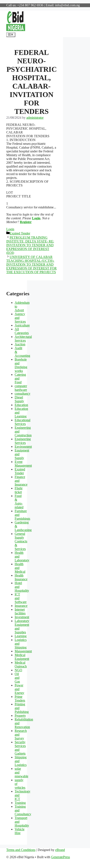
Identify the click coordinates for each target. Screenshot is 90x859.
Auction (20, 344)
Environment (23, 446)
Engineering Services (23, 441)
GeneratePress (60, 857)
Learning (21, 636)
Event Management (23, 463)
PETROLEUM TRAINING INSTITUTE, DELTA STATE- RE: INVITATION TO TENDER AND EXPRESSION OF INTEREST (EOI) (30, 245)
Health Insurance (21, 577)
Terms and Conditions (20, 850)
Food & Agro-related (19, 501)
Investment (22, 617)
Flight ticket (18, 490)
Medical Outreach (21, 664)
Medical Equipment (22, 657)
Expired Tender (20, 233)
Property (20, 715)
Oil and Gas (17, 677)
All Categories (22, 331)
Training (20, 802)
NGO (18, 670)
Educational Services (22, 422)
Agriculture (22, 325)
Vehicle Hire (19, 831)
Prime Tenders (20, 698)
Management (23, 651)
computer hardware (21, 388)
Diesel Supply (19, 399)
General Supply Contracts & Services (21, 541)
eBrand (60, 850)
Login (36, 218)
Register (26, 222)
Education (21, 405)
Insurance (21, 605)
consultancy (22, 393)
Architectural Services (23, 338)
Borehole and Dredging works (21, 365)
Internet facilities (20, 611)
